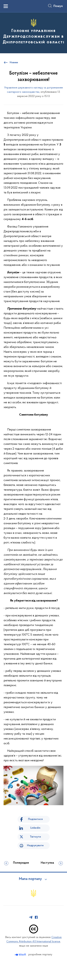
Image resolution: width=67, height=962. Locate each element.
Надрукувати (35, 845)
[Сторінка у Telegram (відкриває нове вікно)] (31, 917)
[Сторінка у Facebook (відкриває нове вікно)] (36, 917)
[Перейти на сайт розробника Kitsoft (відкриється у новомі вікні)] (21, 954)
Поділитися (35, 819)
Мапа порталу (30, 879)
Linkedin (35, 827)
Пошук (58, 6)
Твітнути (35, 836)
